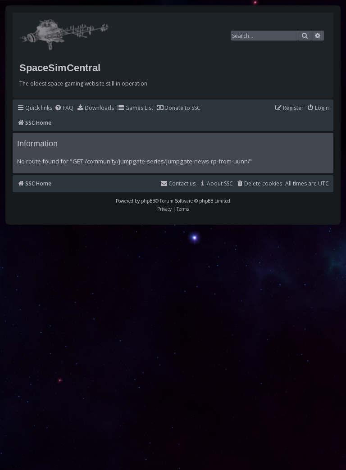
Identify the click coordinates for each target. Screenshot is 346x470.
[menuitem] (64, 108)
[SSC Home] (65, 33)
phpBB (148, 201)
